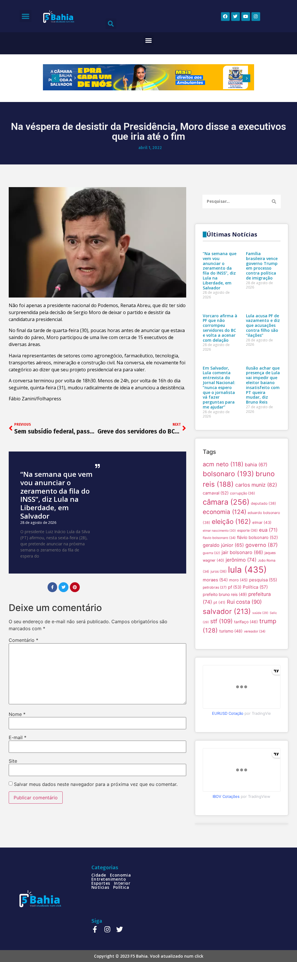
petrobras (215, 587)
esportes (100, 883)
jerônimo (241, 560)
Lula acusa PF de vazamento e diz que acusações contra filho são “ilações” (263, 325)
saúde (260, 613)
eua (268, 530)
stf (221, 621)
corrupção (242, 493)
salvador (227, 611)
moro (238, 580)
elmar (261, 522)
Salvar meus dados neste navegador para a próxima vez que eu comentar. (96, 784)
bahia (256, 464)
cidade (98, 875)
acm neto (223, 464)
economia (224, 511)
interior (122, 883)
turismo (230, 630)
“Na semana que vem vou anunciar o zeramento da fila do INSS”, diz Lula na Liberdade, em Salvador (56, 495)
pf (234, 587)
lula (247, 570)
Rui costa (244, 602)
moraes (215, 580)
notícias (100, 887)
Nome (17, 714)
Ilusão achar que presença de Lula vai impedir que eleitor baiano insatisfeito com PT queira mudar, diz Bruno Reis (263, 385)
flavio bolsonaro (219, 538)
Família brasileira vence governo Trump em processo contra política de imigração (262, 266)
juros (219, 571)
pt (219, 602)
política (121, 887)
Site (13, 761)
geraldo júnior (223, 545)
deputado (263, 503)
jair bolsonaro (242, 552)
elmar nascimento (219, 531)
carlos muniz (256, 485)
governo (261, 545)
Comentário (23, 640)
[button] (25, 16)
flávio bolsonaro (257, 537)
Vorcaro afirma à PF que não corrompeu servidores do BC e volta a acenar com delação (220, 328)
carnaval (216, 493)
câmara (226, 501)
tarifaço (246, 621)
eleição (231, 521)
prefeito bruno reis (225, 594)
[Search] (274, 201)
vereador (254, 631)
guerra (211, 553)
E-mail (17, 737)
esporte (247, 530)
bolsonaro (228, 474)
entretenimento (108, 879)
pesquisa (263, 580)
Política (255, 587)
